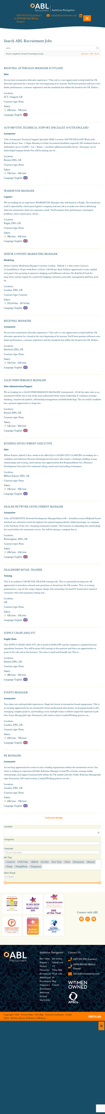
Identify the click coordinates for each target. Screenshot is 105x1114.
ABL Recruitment (39, 7)
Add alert (85, 53)
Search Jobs (45, 1000)
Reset (97, 53)
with (60, 973)
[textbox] (52, 852)
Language (8, 848)
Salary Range (9, 872)
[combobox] (52, 843)
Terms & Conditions (54, 1014)
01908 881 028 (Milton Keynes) (84, 966)
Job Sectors (57, 958)
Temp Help (57, 969)
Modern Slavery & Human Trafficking (28, 1018)
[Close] (101, 1026)
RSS (91, 53)
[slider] (5, 883)
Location (8, 826)
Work (55, 973)
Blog (54, 981)
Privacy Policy (27, 1014)
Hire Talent (45, 958)
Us (53, 977)
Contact (55, 984)
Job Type (8, 857)
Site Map (39, 1014)
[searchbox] (43, 866)
